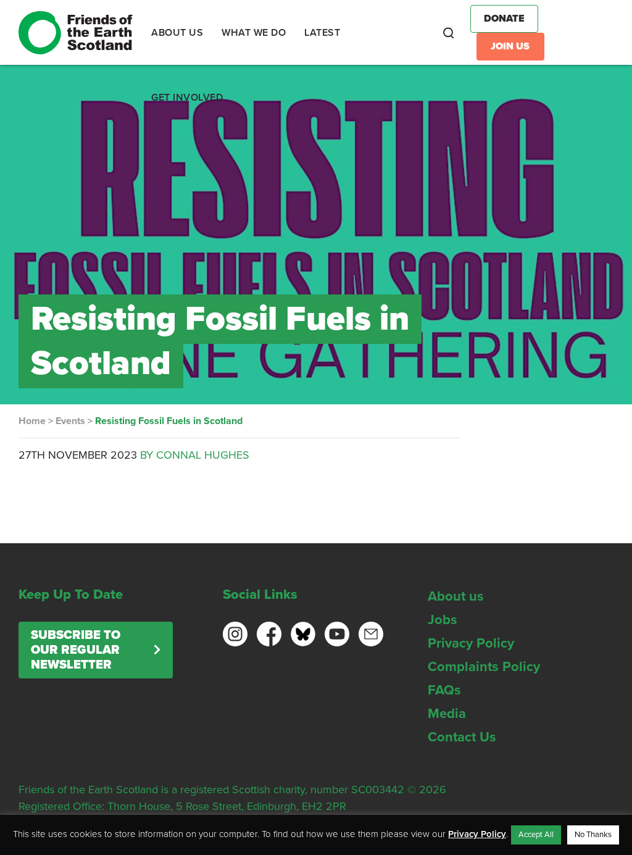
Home (32, 421)
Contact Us (462, 737)
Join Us (510, 46)
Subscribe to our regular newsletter (75, 650)
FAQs (444, 690)
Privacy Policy (471, 643)
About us (456, 596)
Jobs (442, 620)
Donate (504, 18)
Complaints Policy (484, 667)
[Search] (448, 32)
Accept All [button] (536, 835)
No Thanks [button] (593, 835)
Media (447, 714)
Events (70, 421)
